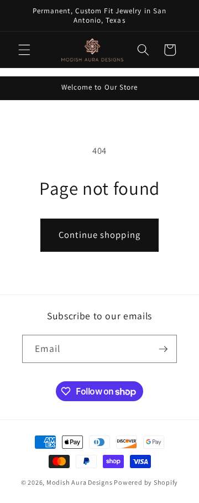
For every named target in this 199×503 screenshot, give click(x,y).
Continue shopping (99, 235)
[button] (24, 50)
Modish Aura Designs (79, 482)
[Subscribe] (163, 349)
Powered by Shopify (146, 482)
